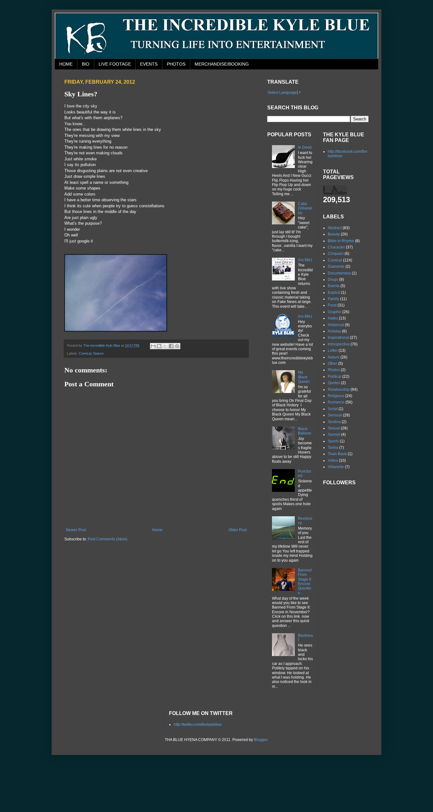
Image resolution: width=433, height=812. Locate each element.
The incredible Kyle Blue (102, 345)
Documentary (339, 273)
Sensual (335, 415)
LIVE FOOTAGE (115, 64)
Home (157, 530)
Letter (333, 350)
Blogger (260, 740)
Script (333, 409)
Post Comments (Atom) (107, 539)
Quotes (334, 383)
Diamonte (336, 266)
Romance (336, 402)
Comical (85, 353)
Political (334, 376)
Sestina (334, 422)
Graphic (334, 312)
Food (332, 305)
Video (333, 460)
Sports (333, 441)
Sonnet (334, 434)
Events (333, 286)
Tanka (333, 447)
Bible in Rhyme (341, 241)
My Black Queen (304, 377)
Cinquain (336, 253)
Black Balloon (304, 431)
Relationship (339, 389)
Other (332, 363)
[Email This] (153, 346)
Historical (336, 325)
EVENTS (149, 64)
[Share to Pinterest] (177, 346)
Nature (98, 353)
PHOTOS (176, 64)
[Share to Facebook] (171, 346)
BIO (85, 64)
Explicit (334, 292)
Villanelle (336, 467)
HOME (66, 64)
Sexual (334, 428)
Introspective (339, 344)
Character (336, 247)
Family (333, 299)
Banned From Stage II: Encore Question (305, 581)
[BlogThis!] (159, 346)
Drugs (333, 279)
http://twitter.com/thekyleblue (198, 724)
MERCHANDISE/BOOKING (222, 64)
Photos (334, 370)
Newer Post (76, 530)
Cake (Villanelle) (305, 208)
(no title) (305, 260)
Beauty (334, 234)
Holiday (334, 331)
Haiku (333, 318)
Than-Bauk (337, 454)
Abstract (335, 228)
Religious (336, 396)
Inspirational (338, 337)
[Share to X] (165, 346)
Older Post (238, 530)
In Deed (305, 147)
